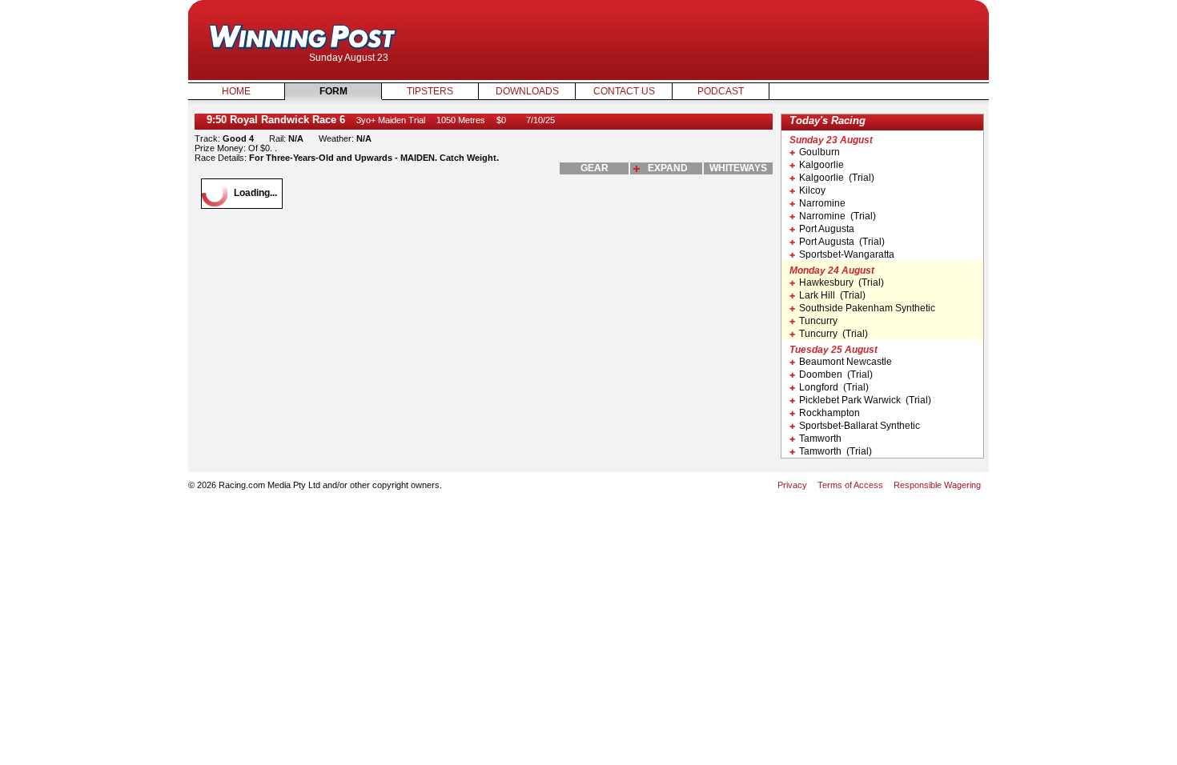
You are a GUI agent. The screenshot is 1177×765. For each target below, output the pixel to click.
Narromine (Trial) (837, 216)
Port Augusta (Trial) (842, 241)
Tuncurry (818, 320)
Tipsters (430, 91)
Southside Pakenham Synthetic (867, 308)
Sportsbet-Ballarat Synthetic (859, 425)
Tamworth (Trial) (835, 451)
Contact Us (624, 91)
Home (236, 91)
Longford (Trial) (834, 387)
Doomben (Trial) (836, 374)
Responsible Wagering (937, 485)
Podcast (720, 91)
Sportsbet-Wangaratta (846, 254)
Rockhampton (829, 413)
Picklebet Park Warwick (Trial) (865, 400)
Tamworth (820, 438)
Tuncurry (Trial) (833, 333)
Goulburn (819, 152)
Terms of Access (850, 485)
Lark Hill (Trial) (832, 295)
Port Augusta (826, 228)
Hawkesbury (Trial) (841, 282)
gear (594, 168)
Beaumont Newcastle (845, 361)
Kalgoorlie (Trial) (836, 177)
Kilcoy (812, 190)
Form (333, 91)
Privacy (792, 485)
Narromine (822, 203)
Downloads (527, 91)
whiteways (738, 168)
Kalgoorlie (821, 164)
